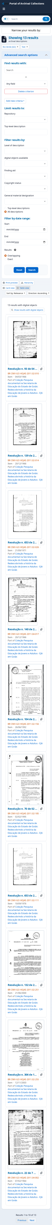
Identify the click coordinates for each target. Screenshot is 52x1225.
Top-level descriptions (19, 208)
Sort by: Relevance (15, 293)
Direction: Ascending (38, 293)
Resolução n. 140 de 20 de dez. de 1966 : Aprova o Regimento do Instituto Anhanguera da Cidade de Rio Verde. (22, 629)
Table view (24, 288)
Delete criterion (26, 91)
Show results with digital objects (28, 310)
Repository (9, 113)
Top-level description (14, 126)
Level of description (14, 145)
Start (6, 223)
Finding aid (9, 170)
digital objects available (16, 157)
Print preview (11, 282)
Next (32, 1220)
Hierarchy (28, 282)
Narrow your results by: (26, 30)
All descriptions (15, 211)
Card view (10, 288)
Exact (10, 259)
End (6, 236)
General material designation (19, 195)
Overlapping (14, 255)
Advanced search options (21, 55)
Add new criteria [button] (14, 100)
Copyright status (12, 182)
